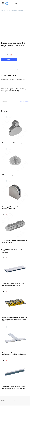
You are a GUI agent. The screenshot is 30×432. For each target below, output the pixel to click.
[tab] (12, 69)
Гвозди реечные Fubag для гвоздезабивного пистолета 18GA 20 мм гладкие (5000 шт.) (14, 353)
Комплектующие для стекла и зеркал (15, 10)
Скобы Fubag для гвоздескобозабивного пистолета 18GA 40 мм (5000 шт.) (13, 284)
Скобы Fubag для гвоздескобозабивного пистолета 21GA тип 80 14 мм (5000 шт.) (13, 387)
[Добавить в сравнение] (11, 54)
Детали (19, 69)
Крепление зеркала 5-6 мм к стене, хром (13, 143)
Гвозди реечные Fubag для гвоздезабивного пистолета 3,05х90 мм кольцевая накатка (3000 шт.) (14, 319)
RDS (16, 3)
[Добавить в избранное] (7, 54)
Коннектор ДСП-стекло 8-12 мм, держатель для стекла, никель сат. (14, 207)
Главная (3, 10)
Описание (11, 69)
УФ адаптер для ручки (8, 175)
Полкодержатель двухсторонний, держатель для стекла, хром (14, 241)
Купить (9, 59)
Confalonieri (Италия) (24, 101)
